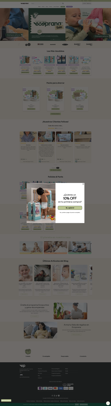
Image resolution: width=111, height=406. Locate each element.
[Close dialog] (83, 184)
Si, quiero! (70, 208)
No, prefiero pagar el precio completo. (70, 212)
